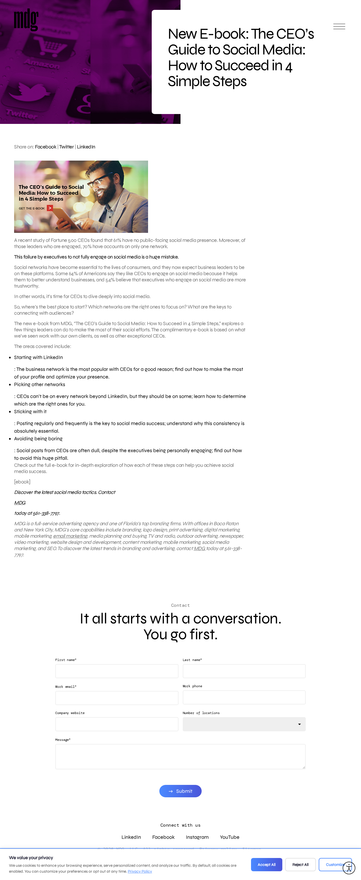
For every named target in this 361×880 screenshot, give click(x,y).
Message (63, 739)
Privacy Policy (140, 871)
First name (65, 659)
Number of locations (201, 713)
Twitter (66, 147)
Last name (192, 659)
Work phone (192, 686)
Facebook (45, 147)
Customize (335, 864)
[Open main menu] (339, 28)
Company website (70, 713)
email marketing (70, 536)
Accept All (267, 864)
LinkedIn (86, 147)
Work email (65, 686)
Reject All (300, 864)
